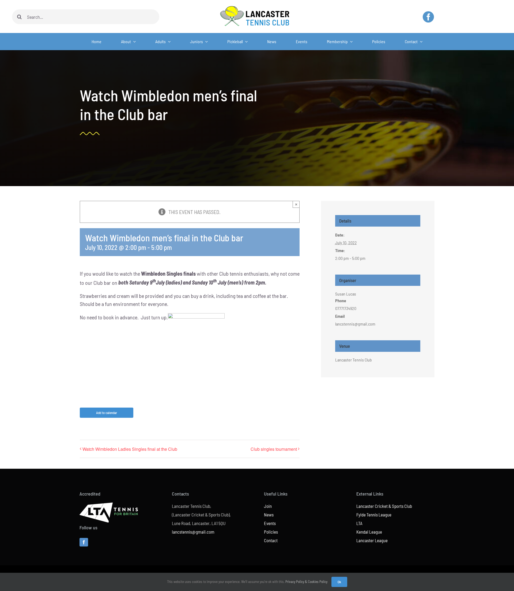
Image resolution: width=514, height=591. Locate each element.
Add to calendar (106, 413)
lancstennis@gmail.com (193, 531)
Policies (271, 531)
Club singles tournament (274, 449)
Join (268, 506)
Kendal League (369, 531)
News (269, 514)
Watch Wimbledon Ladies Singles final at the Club (129, 449)
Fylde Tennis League (373, 514)
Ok (339, 582)
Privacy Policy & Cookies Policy (306, 581)
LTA (359, 523)
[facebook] (428, 17)
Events (270, 523)
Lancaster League (372, 540)
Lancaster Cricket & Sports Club (384, 506)
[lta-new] (109, 505)
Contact (271, 540)
